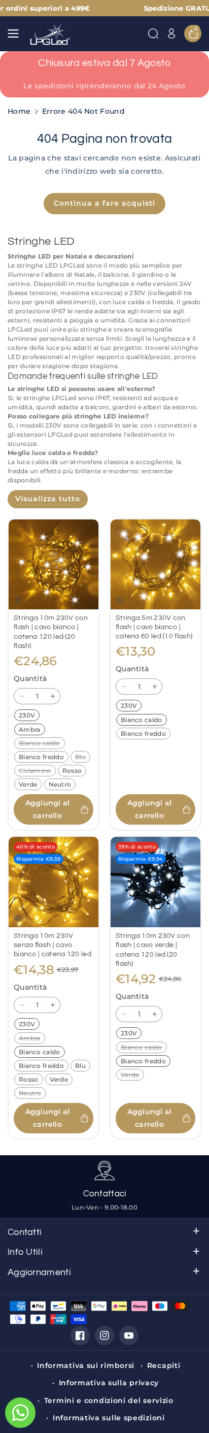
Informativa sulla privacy (109, 1382)
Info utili (25, 1252)
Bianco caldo (41, 744)
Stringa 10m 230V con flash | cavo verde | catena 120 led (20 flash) (153, 949)
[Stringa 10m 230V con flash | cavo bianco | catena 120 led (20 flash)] (53, 564)
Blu (82, 758)
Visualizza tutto (47, 498)
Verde (30, 785)
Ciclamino (37, 771)
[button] (16, 33)
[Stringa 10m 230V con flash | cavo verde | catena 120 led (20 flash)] (155, 882)
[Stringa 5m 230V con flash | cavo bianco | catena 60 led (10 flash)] (155, 564)
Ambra (32, 730)
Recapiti (164, 1365)
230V (29, 716)
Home (19, 111)
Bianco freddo (43, 758)
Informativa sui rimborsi (85, 1365)
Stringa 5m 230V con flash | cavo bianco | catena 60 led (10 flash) (154, 627)
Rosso (74, 771)
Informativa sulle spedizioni (109, 1417)
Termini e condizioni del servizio (108, 1400)
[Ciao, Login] (171, 33)
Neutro (62, 785)
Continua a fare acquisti (104, 203)
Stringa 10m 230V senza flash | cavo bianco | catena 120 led (52, 945)
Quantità (30, 678)
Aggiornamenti (39, 1272)
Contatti (25, 1232)
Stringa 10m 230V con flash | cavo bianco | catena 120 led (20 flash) (51, 631)
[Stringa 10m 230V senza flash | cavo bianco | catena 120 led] (53, 882)
